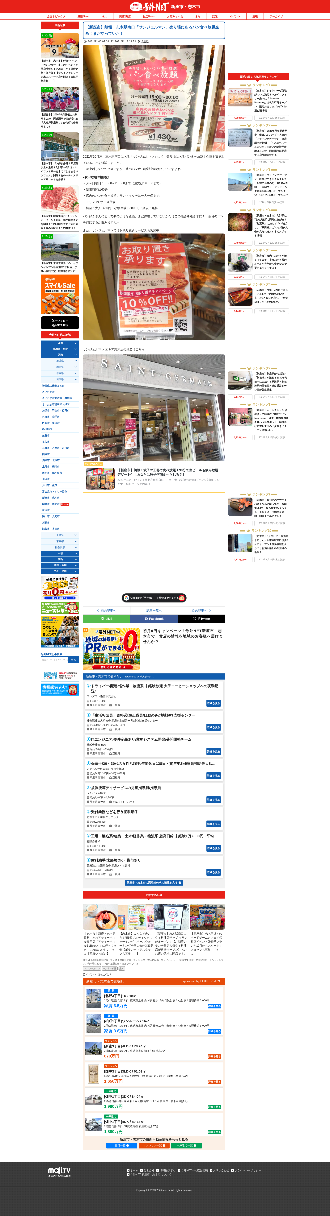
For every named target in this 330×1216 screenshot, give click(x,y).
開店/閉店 (125, 16)
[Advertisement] (258, 47)
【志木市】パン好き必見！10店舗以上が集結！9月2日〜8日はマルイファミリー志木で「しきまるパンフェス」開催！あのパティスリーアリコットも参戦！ (59, 171)
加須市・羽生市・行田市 (56, 410)
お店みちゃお (175, 16)
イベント (235, 16)
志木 (121, 968)
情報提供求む (168, 1170)
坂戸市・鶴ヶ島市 (52, 473)
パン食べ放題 (109, 968)
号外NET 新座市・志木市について (150, 1174)
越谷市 (46, 435)
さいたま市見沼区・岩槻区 (57, 398)
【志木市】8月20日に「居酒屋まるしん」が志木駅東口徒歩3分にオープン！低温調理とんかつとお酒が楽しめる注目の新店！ (271, 544)
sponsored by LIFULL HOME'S (201, 981)
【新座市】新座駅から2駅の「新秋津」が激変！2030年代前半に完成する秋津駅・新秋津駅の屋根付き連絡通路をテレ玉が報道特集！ (270, 381)
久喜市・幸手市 (51, 417)
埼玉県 (145, 41)
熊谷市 (46, 454)
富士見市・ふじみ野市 (54, 491)
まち (198, 16)
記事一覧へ (154, 610)
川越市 (46, 522)
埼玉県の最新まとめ (53, 385)
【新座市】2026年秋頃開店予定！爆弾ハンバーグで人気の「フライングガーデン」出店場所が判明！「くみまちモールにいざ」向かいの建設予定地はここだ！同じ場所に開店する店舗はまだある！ (270, 142)
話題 (215, 16)
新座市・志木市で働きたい (104, 676)
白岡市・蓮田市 (51, 423)
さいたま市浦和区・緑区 (56, 404)
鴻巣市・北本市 (51, 460)
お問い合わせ (221, 1170)
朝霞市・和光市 (55, 504)
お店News (149, 16)
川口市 (46, 479)
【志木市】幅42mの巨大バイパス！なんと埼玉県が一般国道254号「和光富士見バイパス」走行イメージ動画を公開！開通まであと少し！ (270, 507)
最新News (84, 16)
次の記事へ (199, 610)
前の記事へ (108, 610)
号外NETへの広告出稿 (194, 1170)
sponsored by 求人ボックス (139, 676)
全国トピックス (56, 16)
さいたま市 (48, 392)
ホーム (134, 1170)
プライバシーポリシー (248, 1170)
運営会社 (149, 1170)
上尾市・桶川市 (51, 466)
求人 (104, 16)
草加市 (46, 441)
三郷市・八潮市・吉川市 (56, 448)
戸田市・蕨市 (49, 485)
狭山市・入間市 (51, 516)
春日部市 (47, 429)
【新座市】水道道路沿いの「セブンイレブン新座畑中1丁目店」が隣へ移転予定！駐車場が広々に (59, 267)
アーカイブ (276, 16)
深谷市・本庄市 (51, 528)
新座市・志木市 (185, 6)
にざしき (106, 974)
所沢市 (46, 510)
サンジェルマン (92, 968)
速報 (255, 16)
